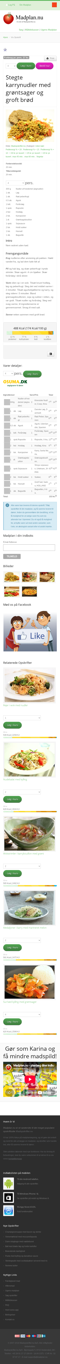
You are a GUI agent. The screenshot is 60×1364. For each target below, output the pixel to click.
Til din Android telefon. (28, 1179)
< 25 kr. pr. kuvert (32, 153)
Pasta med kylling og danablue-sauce (21, 1256)
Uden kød (39, 146)
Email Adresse (10, 542)
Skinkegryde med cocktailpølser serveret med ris (26, 1261)
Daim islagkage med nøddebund (19, 1241)
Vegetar (39, 157)
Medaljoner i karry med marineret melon (25, 927)
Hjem (5, 37)
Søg (21, 29)
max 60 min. (29, 157)
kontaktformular (15, 1159)
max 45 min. (17, 157)
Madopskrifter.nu (18, 146)
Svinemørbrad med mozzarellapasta (21, 1237)
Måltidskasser (32, 29)
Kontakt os (9, 1319)
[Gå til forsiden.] (23, 18)
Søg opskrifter (11, 1295)
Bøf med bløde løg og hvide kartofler (21, 1246)
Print (51, 58)
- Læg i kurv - (26, 65)
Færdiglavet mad (12, 1281)
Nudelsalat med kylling (15, 779)
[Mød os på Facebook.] (50, 353)
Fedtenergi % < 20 (14, 149)
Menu (54, 4)
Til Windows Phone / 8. (28, 1193)
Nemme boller (11, 1265)
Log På (11, 5)
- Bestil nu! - (44, 65)
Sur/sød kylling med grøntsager (20, 1001)
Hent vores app (12, 1310)
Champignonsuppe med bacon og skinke (23, 1232)
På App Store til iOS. (26, 1206)
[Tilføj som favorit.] (5, 50)
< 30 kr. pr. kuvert (16, 153)
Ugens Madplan (49, 29)
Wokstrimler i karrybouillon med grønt (23, 853)
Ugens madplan (12, 1291)
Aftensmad (10, 1286)
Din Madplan (25, 5)
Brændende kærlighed (15, 1251)
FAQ (7, 1305)
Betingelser (10, 1315)
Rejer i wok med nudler (15, 705)
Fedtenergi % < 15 (31, 149)
